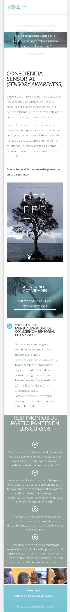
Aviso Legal (33, 590)
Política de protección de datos (33, 595)
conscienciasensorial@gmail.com (35, 359)
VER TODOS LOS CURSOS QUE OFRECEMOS (35, 304)
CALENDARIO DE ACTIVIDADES (35, 289)
